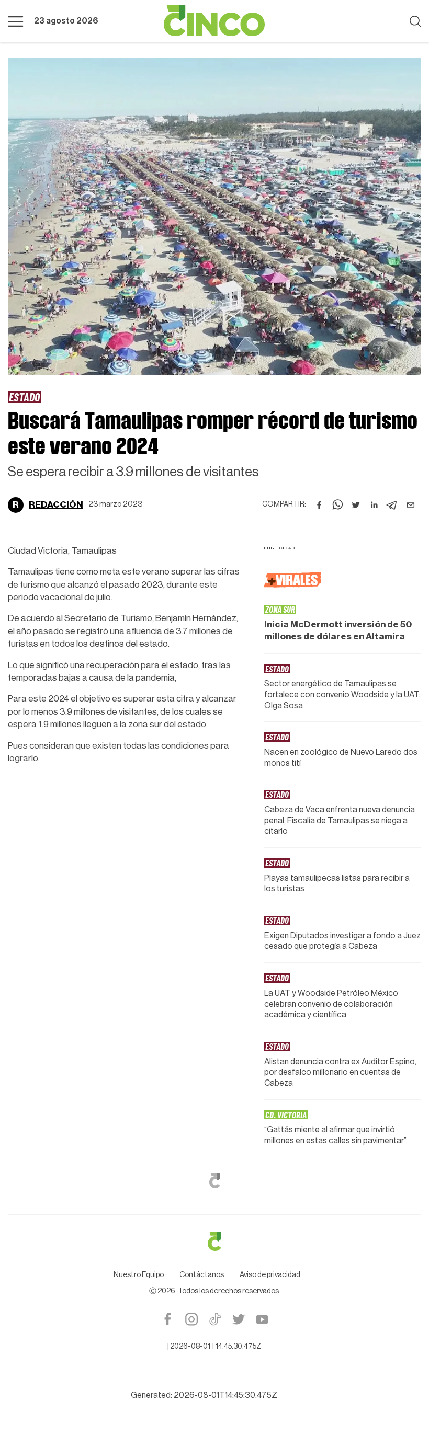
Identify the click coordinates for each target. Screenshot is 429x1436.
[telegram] (392, 505)
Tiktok (214, 1319)
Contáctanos (201, 1275)
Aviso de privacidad (270, 1275)
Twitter (238, 1319)
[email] (411, 505)
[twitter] (356, 505)
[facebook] (319, 505)
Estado (24, 397)
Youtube (261, 1319)
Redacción (56, 504)
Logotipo (214, 21)
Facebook (167, 1319)
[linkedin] (374, 505)
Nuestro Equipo (139, 1275)
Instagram (191, 1319)
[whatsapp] (337, 505)
